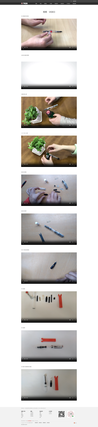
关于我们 (68, 3)
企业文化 (50, 413)
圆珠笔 (45, 3)
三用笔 (51, 3)
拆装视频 (31, 413)
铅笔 (40, 3)
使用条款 (40, 422)
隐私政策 (36, 422)
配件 (22, 417)
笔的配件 (56, 3)
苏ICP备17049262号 (24, 424)
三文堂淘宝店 (29, 420)
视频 (31, 411)
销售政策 (44, 422)
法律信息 (48, 422)
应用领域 (31, 416)
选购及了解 (23, 411)
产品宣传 (31, 412)
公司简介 (50, 412)
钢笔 (36, 3)
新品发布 (62, 3)
